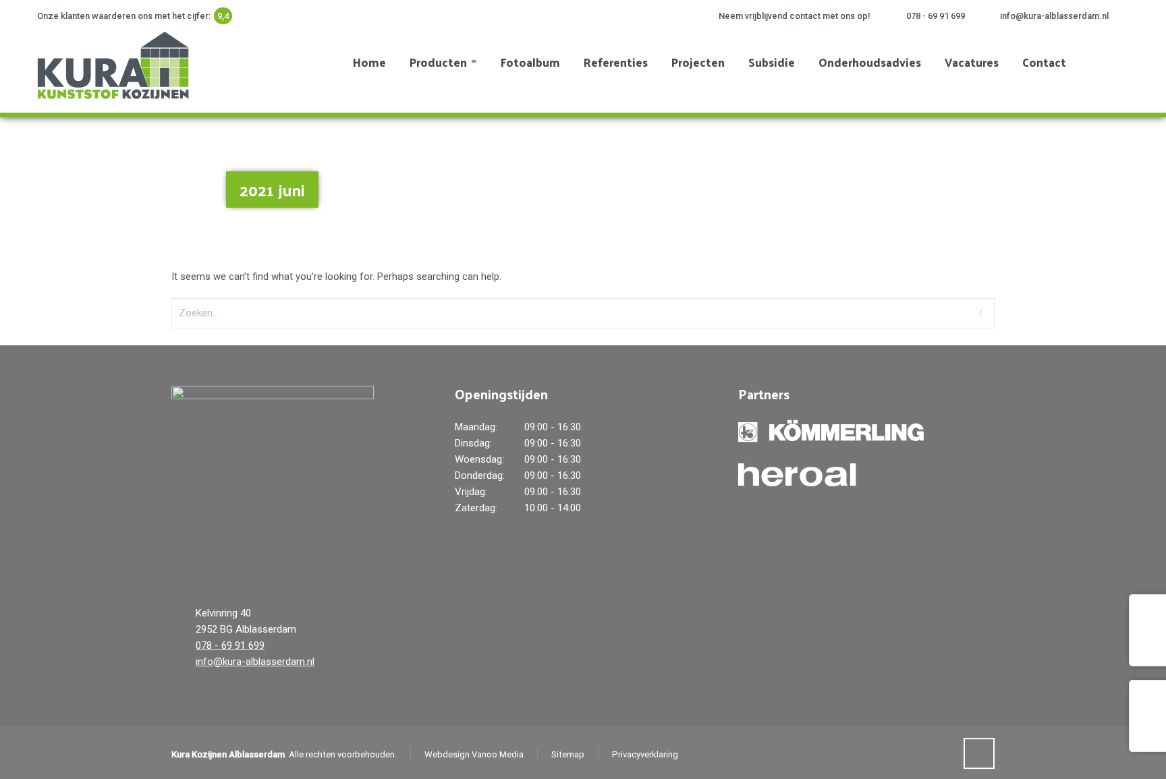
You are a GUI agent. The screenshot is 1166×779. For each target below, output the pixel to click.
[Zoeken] (1120, 62)
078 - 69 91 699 (935, 16)
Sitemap (567, 754)
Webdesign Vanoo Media (474, 754)
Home (1075, 182)
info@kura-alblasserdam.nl (1054, 16)
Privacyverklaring (645, 754)
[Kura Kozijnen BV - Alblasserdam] (111, 62)
